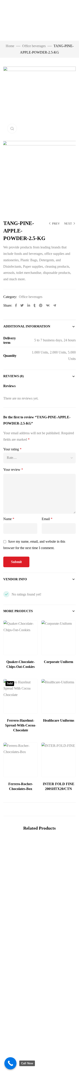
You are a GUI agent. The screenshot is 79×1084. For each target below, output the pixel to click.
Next (68, 223)
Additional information (26, 326)
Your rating (12, 449)
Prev (56, 223)
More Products (18, 611)
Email (47, 519)
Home (10, 46)
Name (8, 519)
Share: (7, 305)
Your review (13, 469)
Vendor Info (15, 579)
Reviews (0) (13, 376)
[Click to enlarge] (12, 128)
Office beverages (34, 46)
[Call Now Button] (10, 1063)
